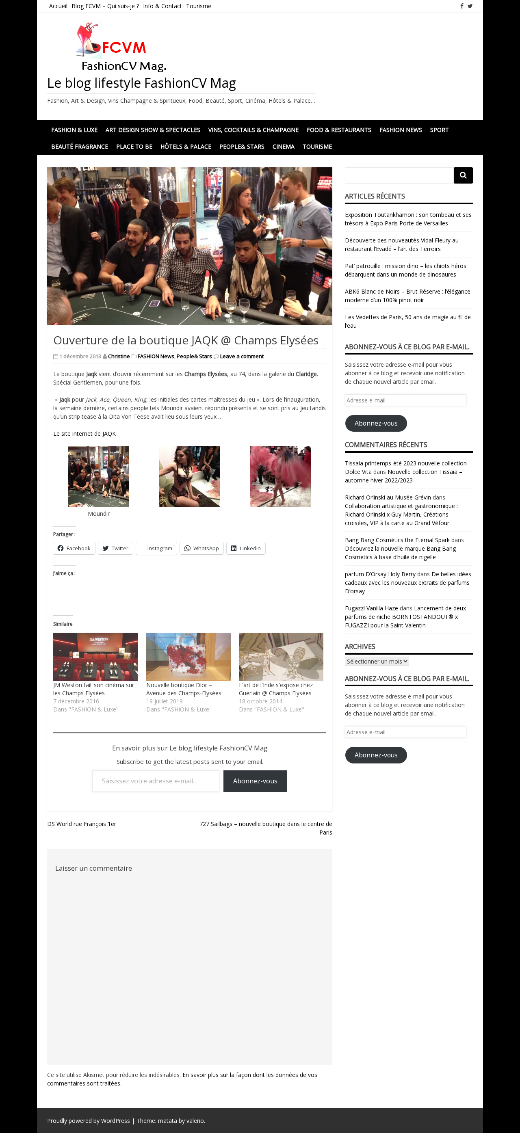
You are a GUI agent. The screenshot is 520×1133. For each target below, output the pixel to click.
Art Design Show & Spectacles (153, 130)
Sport (439, 130)
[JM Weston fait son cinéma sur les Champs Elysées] (95, 657)
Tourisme (198, 6)
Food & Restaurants (339, 130)
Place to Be (134, 146)
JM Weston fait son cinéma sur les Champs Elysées (93, 689)
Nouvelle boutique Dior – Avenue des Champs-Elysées (183, 689)
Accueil (58, 6)
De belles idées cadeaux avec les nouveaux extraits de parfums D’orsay (408, 582)
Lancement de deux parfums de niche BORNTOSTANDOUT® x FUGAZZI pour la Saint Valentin (405, 616)
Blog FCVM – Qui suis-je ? (105, 6)
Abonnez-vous (255, 780)
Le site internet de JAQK (84, 433)
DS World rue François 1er (81, 824)
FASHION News (400, 130)
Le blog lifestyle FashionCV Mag (141, 82)
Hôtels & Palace (185, 146)
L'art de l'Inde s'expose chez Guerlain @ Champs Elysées (276, 689)
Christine (119, 356)
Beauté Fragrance (79, 146)
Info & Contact (162, 6)
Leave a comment (242, 356)
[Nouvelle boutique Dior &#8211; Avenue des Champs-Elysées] (188, 657)
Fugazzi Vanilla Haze (371, 608)
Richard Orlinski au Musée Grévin (388, 497)
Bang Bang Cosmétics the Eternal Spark (397, 540)
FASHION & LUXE (74, 130)
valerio (195, 1120)
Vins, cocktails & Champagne (253, 130)
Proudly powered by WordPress (88, 1120)
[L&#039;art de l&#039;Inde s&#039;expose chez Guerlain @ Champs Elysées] (281, 657)
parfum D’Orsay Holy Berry (380, 574)
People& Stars (241, 146)
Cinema (284, 146)
